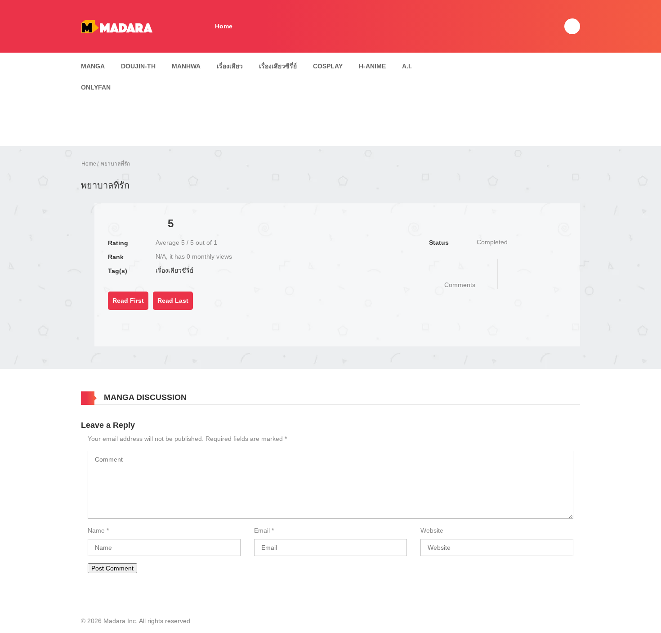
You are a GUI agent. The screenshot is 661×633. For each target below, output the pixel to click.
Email (262, 530)
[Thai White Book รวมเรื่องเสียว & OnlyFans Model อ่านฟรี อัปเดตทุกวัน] (116, 25)
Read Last (172, 300)
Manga (93, 66)
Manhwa (186, 66)
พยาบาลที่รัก (115, 164)
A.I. (407, 66)
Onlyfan (96, 87)
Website (431, 530)
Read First (128, 300)
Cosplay (328, 66)
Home (223, 26)
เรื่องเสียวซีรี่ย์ (278, 66)
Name (96, 530)
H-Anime (372, 66)
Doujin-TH (138, 66)
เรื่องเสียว (230, 66)
